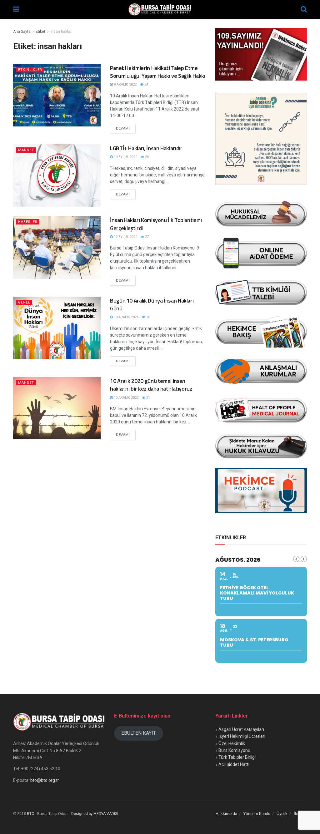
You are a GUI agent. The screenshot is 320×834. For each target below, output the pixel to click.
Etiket (40, 31)
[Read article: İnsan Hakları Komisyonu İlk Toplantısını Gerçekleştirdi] (57, 247)
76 (147, 317)
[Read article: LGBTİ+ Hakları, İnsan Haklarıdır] (57, 175)
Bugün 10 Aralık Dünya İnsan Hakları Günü (151, 304)
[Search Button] (304, 9)
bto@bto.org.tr (44, 780)
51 (147, 398)
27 (146, 237)
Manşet (26, 150)
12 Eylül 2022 (125, 237)
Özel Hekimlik (231, 743)
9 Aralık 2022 (125, 84)
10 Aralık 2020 (125, 398)
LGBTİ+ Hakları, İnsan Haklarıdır (146, 148)
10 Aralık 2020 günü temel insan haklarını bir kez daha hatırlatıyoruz (151, 385)
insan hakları (61, 31)
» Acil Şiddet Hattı (232, 764)
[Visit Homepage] (160, 9)
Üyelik (282, 813)
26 (146, 157)
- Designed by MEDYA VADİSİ (93, 814)
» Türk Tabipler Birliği (235, 757)
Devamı (126, 128)
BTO (30, 814)
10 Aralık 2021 (125, 317)
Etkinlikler (30, 70)
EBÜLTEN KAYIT (138, 733)
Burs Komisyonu (234, 750)
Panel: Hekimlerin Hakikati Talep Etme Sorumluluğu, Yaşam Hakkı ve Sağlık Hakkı (157, 72)
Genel (24, 302)
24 (145, 84)
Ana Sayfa (22, 31)
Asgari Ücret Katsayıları (241, 729)
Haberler (28, 222)
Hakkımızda (226, 813)
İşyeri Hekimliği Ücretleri (241, 736)
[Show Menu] (16, 9)
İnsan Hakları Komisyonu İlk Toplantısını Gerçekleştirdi (156, 224)
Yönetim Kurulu (256, 813)
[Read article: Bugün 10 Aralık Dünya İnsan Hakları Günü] (57, 328)
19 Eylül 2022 (125, 157)
